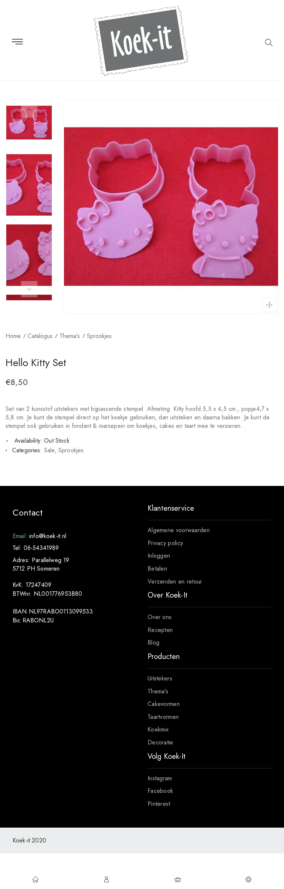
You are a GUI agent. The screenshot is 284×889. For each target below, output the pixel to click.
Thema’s (158, 691)
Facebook (160, 791)
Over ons (160, 617)
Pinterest (159, 804)
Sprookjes (99, 336)
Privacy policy (165, 543)
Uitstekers (160, 678)
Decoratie (160, 742)
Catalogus (40, 336)
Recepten (160, 630)
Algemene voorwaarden (179, 530)
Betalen (157, 568)
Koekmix (158, 729)
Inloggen (159, 555)
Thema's (70, 336)
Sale (49, 450)
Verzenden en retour (175, 581)
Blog (153, 642)
